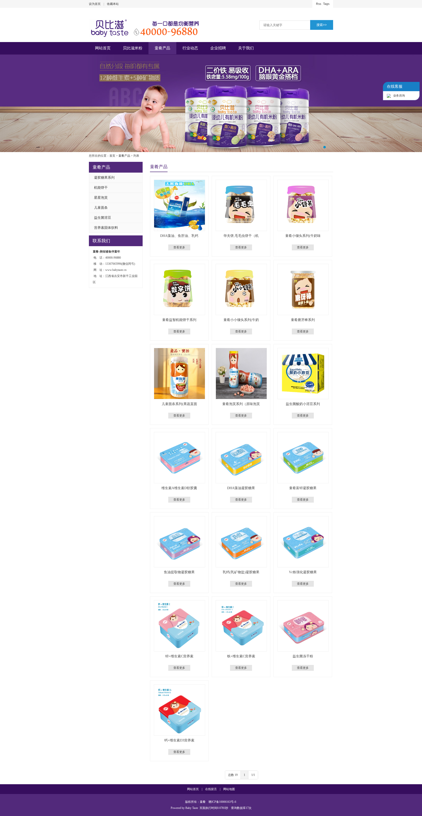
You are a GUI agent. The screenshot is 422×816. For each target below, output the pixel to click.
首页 (112, 155)
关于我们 (246, 48)
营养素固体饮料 (106, 228)
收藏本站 (113, 4)
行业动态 (190, 48)
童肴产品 (162, 48)
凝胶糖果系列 (104, 177)
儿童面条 (101, 208)
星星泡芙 (101, 197)
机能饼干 (101, 187)
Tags (326, 4)
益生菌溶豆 (102, 218)
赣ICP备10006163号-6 (222, 802)
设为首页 (95, 4)
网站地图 (229, 789)
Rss (318, 4)
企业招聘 (218, 48)
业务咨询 (399, 95)
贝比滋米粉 (132, 48)
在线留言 (211, 789)
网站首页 (103, 48)
